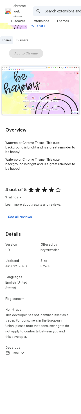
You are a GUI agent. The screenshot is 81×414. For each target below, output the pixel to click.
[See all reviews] (20, 217)
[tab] (18, 21)
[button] (40, 90)
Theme (6, 40)
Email (15, 353)
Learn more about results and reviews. (33, 204)
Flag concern (15, 299)
